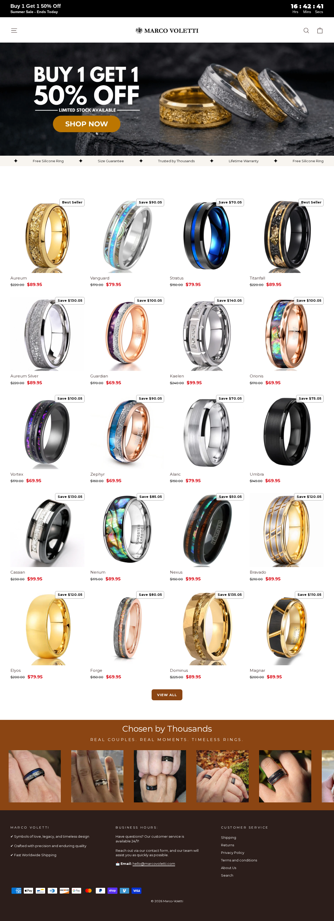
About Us (228, 868)
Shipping (228, 838)
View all (167, 695)
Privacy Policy (232, 853)
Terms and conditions (239, 860)
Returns (227, 845)
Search (227, 875)
